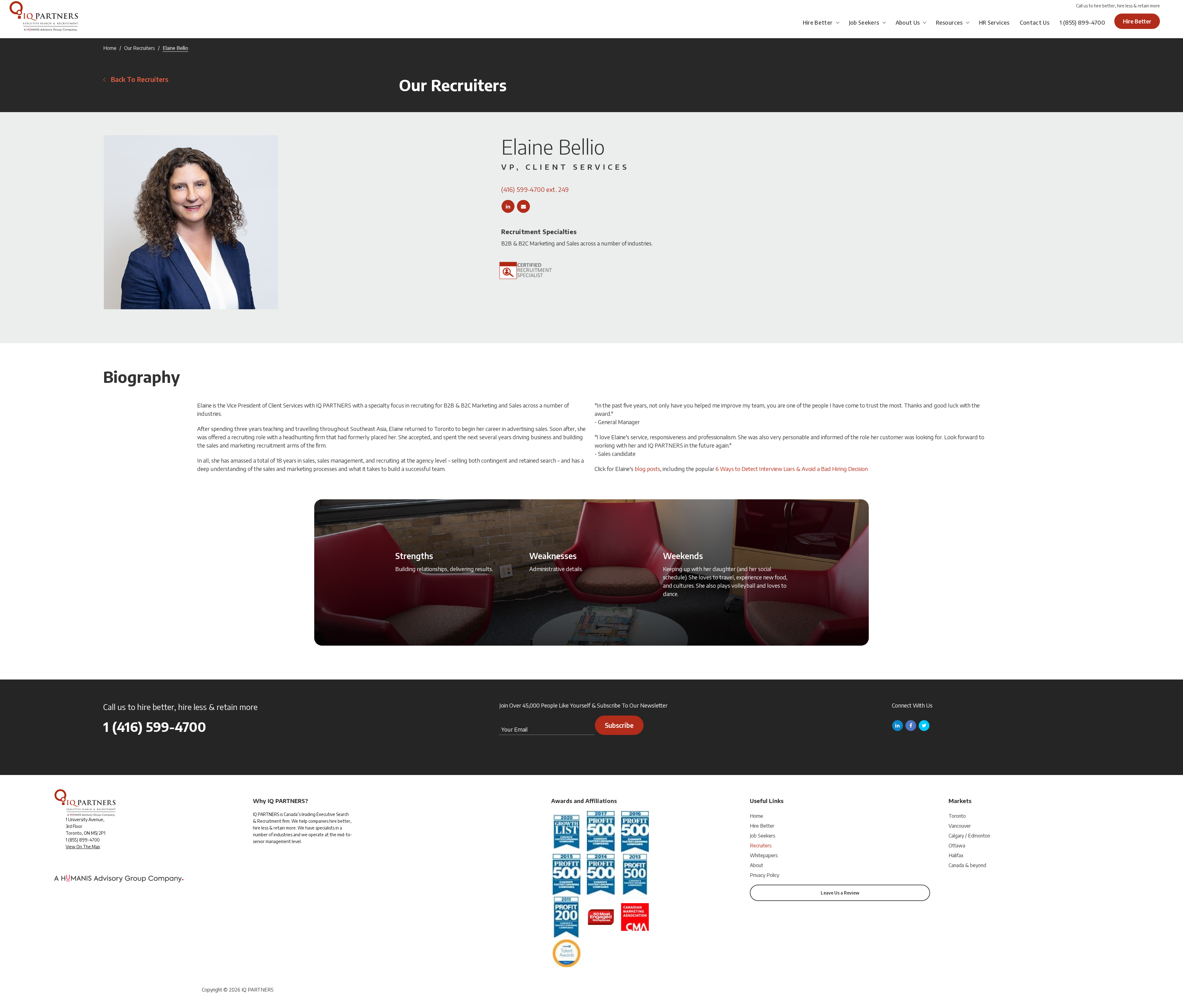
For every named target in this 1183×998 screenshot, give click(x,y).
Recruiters (761, 845)
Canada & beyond (967, 865)
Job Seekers (864, 22)
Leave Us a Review (840, 892)
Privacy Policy (764, 875)
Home (109, 48)
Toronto (957, 816)
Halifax (956, 855)
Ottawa (957, 845)
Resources (949, 22)
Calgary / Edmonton (969, 836)
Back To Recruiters (139, 79)
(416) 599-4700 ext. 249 (535, 189)
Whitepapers (764, 855)
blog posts (647, 468)
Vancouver (960, 826)
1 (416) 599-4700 (154, 726)
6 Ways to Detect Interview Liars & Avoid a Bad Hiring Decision (792, 468)
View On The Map (83, 846)
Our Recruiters (139, 48)
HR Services (994, 22)
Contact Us (1035, 22)
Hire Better (818, 22)
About (756, 865)
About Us (908, 22)
